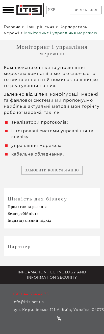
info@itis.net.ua (28, 302)
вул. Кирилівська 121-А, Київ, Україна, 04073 (58, 309)
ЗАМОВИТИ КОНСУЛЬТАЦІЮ (52, 170)
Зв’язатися (85, 10)
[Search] (62, 10)
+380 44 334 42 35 (31, 294)
